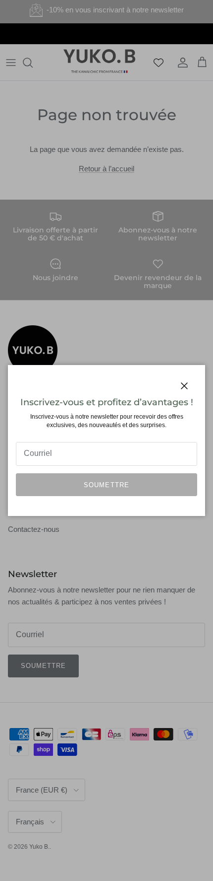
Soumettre (106, 485)
